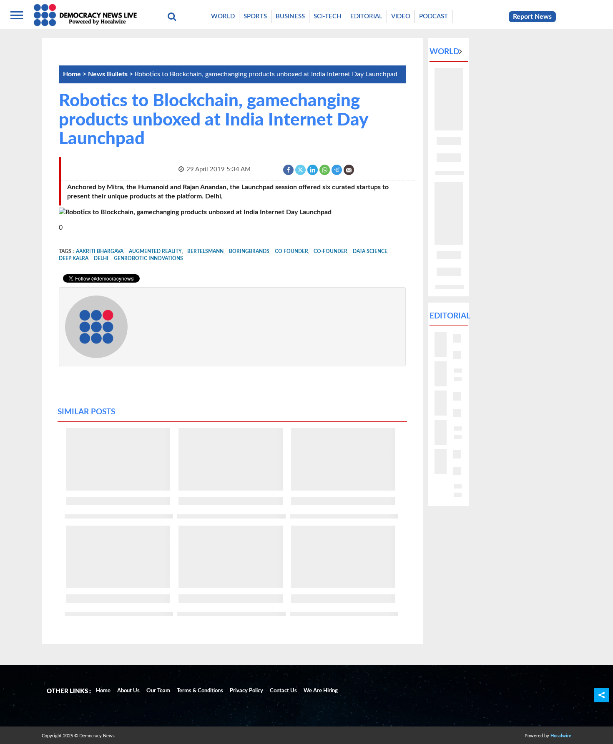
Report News (532, 16)
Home (103, 691)
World (223, 16)
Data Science (370, 251)
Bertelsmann (205, 251)
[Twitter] (301, 169)
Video (400, 16)
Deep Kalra (73, 258)
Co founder (291, 251)
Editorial (366, 16)
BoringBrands (249, 251)
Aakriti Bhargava (99, 251)
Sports (255, 16)
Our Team (158, 691)
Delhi (101, 258)
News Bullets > (111, 74)
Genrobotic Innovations (148, 258)
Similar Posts (86, 412)
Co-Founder (330, 251)
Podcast (433, 16)
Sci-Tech (328, 16)
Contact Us (283, 691)
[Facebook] (289, 169)
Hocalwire (560, 736)
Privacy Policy (246, 691)
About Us (128, 691)
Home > (75, 74)
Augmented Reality (155, 251)
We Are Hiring (321, 691)
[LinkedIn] (313, 169)
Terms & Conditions (200, 691)
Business (290, 16)
